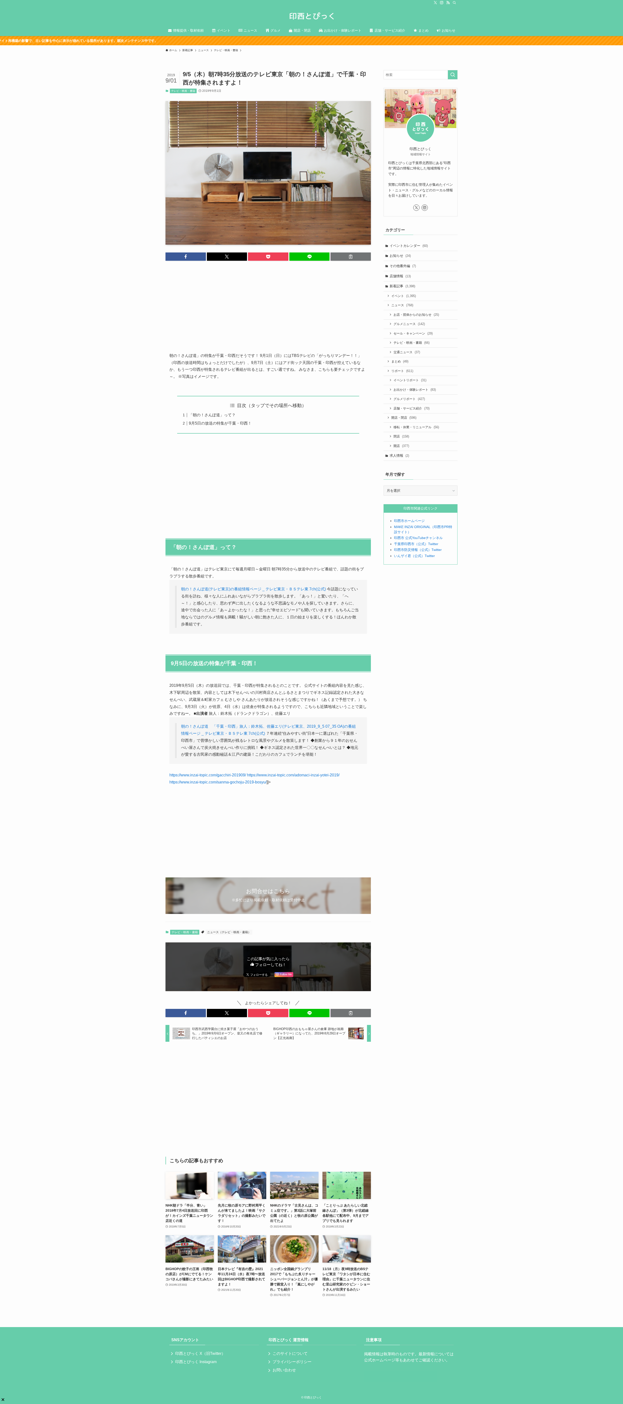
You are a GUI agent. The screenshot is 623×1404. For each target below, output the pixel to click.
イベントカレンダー (409, 246)
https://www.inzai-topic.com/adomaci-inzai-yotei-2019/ (293, 775)
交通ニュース (407, 352)
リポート (402, 371)
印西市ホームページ (409, 521)
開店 (401, 446)
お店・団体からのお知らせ (416, 314)
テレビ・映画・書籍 (183, 90)
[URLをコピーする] (350, 256)
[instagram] (442, 2)
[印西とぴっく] (311, 16)
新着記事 (402, 286)
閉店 (401, 436)
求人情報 (399, 455)
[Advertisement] (268, 303)
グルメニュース (409, 324)
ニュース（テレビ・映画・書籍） (229, 932)
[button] (185, 256)
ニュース (402, 305)
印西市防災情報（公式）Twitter (418, 550)
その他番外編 (403, 266)
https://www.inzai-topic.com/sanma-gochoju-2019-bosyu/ (217, 782)
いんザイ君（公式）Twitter (414, 556)
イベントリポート (410, 380)
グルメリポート (409, 399)
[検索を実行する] (453, 74)
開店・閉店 (403, 417)
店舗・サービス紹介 (412, 408)
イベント (403, 296)
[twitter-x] (435, 2)
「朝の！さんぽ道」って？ (212, 415)
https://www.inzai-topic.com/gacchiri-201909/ (207, 775)
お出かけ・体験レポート (415, 389)
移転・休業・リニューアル (416, 427)
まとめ (399, 361)
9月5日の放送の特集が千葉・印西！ (220, 423)
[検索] (454, 2)
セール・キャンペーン (413, 333)
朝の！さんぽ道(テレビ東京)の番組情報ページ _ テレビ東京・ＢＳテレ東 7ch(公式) (253, 589)
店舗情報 (400, 276)
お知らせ (400, 256)
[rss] (448, 2)
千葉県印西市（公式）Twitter (416, 544)
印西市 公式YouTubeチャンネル (418, 538)
